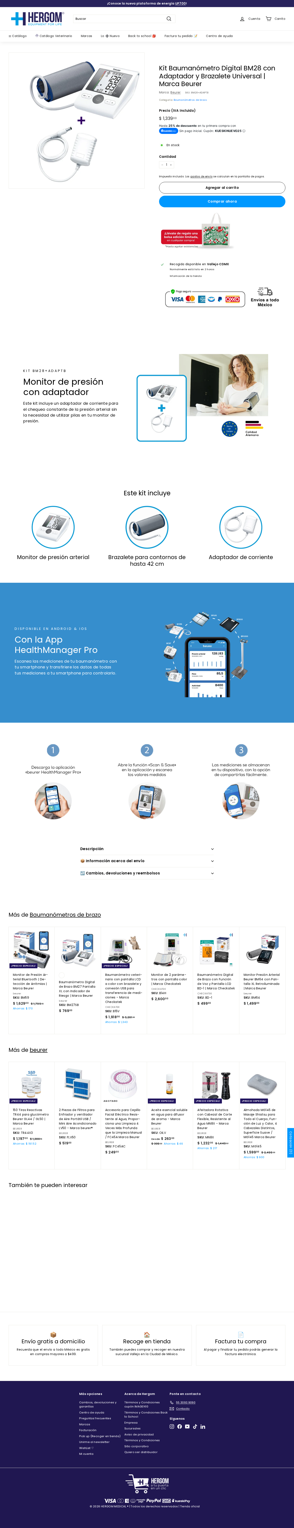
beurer (39, 1050)
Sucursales (132, 1428)
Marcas (86, 36)
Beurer (175, 92)
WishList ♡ (86, 1448)
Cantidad (167, 156)
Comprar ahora (222, 201)
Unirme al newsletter (94, 1442)
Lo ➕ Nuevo (110, 36)
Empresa (131, 1423)
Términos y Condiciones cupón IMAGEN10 (142, 1404)
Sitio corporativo (136, 1446)
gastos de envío (201, 176)
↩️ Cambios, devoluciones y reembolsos (120, 873)
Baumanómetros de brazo (190, 100)
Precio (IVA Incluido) (177, 110)
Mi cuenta (86, 1454)
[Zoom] (76, 120)
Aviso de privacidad (139, 1434)
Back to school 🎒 (142, 36)
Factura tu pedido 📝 (181, 36)
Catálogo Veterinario (55, 36)
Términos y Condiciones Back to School (146, 1414)
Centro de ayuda (219, 36)
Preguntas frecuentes (95, 1418)
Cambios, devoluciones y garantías (97, 1404)
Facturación (88, 1430)
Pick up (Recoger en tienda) (100, 1436)
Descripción (92, 848)
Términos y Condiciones (142, 1440)
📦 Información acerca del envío (112, 860)
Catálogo (19, 36)
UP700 (180, 3)
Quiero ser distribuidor (141, 1452)
